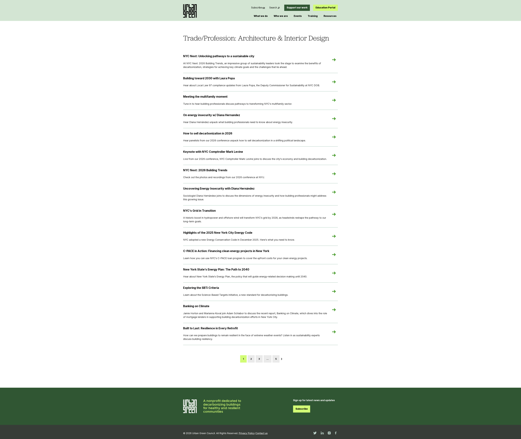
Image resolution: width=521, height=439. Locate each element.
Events (298, 16)
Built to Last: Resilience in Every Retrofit (210, 328)
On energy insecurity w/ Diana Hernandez (211, 115)
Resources (330, 16)
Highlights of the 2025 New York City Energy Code (217, 232)
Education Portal (325, 7)
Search (273, 7)
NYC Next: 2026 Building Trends (205, 170)
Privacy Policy (247, 433)
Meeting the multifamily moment (205, 96)
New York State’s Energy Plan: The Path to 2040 (216, 269)
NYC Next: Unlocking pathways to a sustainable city (218, 56)
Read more (336, 60)
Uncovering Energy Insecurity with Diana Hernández (219, 188)
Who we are (281, 16)
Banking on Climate (196, 306)
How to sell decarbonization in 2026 (207, 133)
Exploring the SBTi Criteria (201, 287)
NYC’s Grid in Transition (199, 210)
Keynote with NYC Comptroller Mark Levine (213, 151)
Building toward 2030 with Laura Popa (209, 78)
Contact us (261, 433)
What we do (261, 16)
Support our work (297, 7)
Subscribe (256, 7)
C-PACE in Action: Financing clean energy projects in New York (226, 251)
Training (313, 16)
